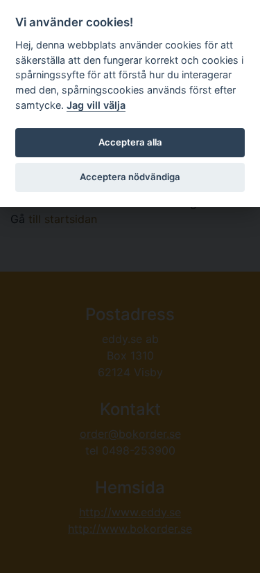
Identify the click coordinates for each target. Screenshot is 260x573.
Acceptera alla (130, 142)
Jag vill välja (96, 105)
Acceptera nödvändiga (130, 176)
